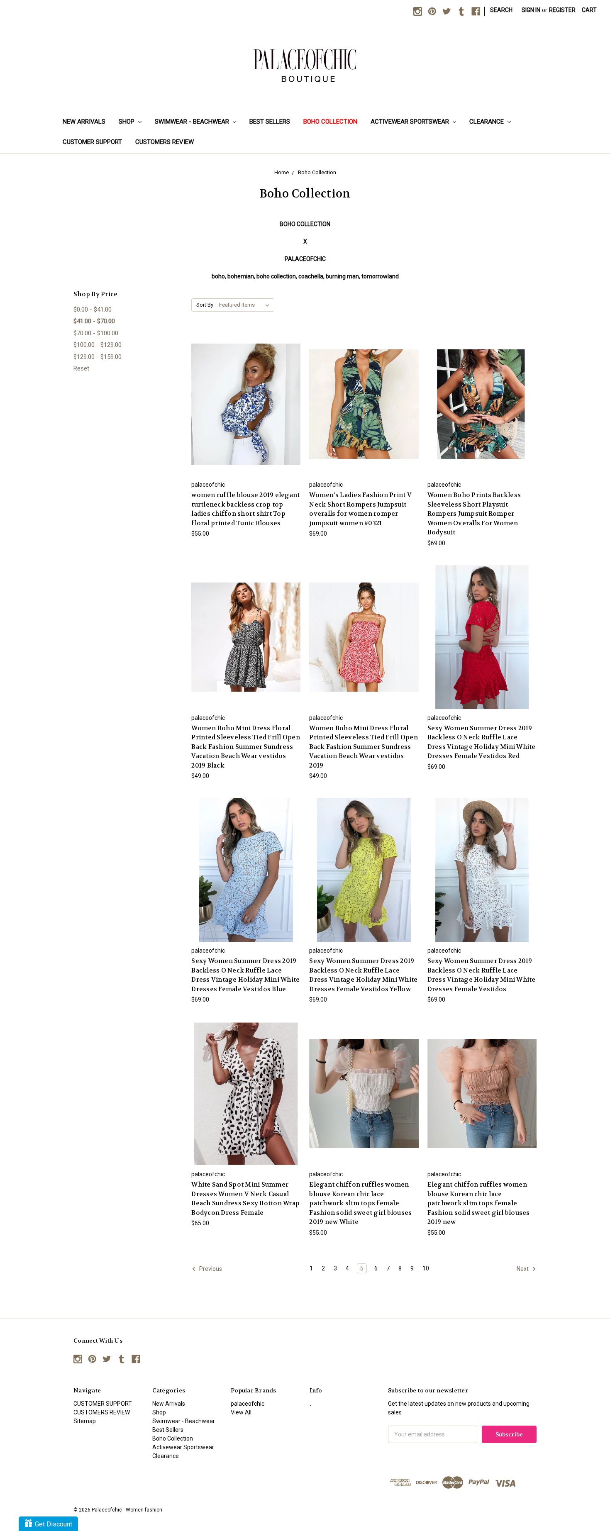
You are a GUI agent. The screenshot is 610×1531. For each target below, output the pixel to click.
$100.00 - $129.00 (97, 345)
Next (523, 1268)
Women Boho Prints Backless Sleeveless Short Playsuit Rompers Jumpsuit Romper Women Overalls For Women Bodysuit (474, 513)
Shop (127, 121)
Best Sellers (269, 121)
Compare (243, 396)
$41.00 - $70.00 (94, 321)
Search (501, 10)
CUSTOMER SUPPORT (92, 142)
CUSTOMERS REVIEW (164, 142)
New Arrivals (84, 121)
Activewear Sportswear (411, 121)
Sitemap (84, 1421)
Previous (210, 1268)
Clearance (487, 121)
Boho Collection (330, 121)
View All (241, 1412)
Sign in (531, 10)
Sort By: (205, 305)
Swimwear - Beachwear (193, 121)
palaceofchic (247, 1403)
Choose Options (246, 411)
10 (425, 1268)
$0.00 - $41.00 (92, 309)
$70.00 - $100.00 (95, 333)
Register (562, 10)
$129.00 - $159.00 (97, 357)
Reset (81, 368)
